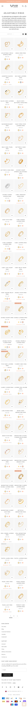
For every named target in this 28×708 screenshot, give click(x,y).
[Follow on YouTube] (18, 687)
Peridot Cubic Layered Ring (20, 606)
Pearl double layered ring (20, 582)
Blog (3, 629)
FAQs (3, 649)
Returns (3, 654)
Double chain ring (21, 292)
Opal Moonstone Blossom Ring (20, 534)
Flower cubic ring (21, 364)
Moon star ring (7, 435)
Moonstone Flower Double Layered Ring (7, 486)
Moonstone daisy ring (7, 461)
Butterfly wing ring (7, 170)
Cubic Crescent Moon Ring (21, 195)
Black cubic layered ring (7, 102)
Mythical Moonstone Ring (21, 511)
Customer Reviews (6, 631)
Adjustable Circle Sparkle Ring (7, 54)
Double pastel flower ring (7, 341)
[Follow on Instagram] (10, 687)
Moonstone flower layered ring (21, 486)
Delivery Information (6, 651)
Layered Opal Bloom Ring (20, 388)
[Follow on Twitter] (6, 687)
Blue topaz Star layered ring (21, 125)
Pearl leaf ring (7, 605)
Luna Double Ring (7, 410)
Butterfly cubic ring (21, 148)
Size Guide (4, 646)
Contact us (4, 657)
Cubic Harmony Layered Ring (7, 243)
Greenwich (4, 637)
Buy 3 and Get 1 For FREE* (14, 1)
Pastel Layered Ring (20, 558)
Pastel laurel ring (7, 558)
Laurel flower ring (7, 387)
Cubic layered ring (21, 242)
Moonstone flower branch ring (21, 461)
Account (4, 644)
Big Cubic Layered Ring (20, 77)
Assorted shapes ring (7, 77)
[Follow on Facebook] (2, 687)
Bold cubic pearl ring (7, 148)
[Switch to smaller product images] (25, 34)
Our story (4, 626)
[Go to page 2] (17, 616)
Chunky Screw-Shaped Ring (7, 195)
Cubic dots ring (7, 219)
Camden (4, 634)
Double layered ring (20, 317)
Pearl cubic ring (7, 581)
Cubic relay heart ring (21, 268)
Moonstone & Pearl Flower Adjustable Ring (21, 437)
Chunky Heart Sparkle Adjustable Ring (20, 172)
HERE (14, 683)
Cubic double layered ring (21, 220)
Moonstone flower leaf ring (7, 511)
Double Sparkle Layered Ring (21, 341)
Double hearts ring (7, 317)
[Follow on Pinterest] (14, 687)
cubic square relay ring (7, 293)
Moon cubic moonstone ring (21, 411)
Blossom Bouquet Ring (7, 125)
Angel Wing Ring (20, 53)
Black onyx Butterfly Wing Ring (20, 102)
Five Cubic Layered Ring (7, 365)
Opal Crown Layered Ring (7, 534)
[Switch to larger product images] (23, 34)
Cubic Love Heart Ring (7, 268)
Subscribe (7, 675)
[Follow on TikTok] (22, 687)
